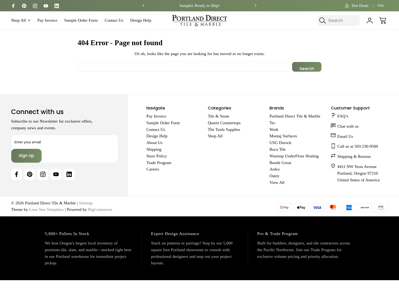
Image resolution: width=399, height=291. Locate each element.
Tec (272, 123)
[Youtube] (46, 6)
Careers (152, 169)
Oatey (274, 175)
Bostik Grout (280, 162)
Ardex (274, 169)
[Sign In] (369, 20)
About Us (154, 142)
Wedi (273, 129)
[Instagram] (35, 6)
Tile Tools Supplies (224, 129)
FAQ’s (342, 116)
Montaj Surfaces (283, 136)
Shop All (18, 20)
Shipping (153, 149)
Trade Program (158, 162)
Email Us (345, 136)
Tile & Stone (218, 116)
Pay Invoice (47, 20)
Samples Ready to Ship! (199, 5)
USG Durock (280, 142)
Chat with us (348, 126)
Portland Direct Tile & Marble (294, 116)
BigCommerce (100, 209)
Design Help (140, 20)
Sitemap (86, 203)
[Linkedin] (56, 6)
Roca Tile (277, 149)
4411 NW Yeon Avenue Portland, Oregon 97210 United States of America (358, 173)
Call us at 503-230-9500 (357, 146)
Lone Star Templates (46, 209)
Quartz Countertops (224, 123)
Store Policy (156, 156)
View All (276, 182)
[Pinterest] (24, 6)
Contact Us (114, 20)
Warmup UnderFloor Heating (294, 156)
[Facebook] (13, 6)
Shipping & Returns (354, 156)
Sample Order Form (81, 20)
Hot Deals (360, 5)
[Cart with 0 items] (382, 20)
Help (381, 5)
